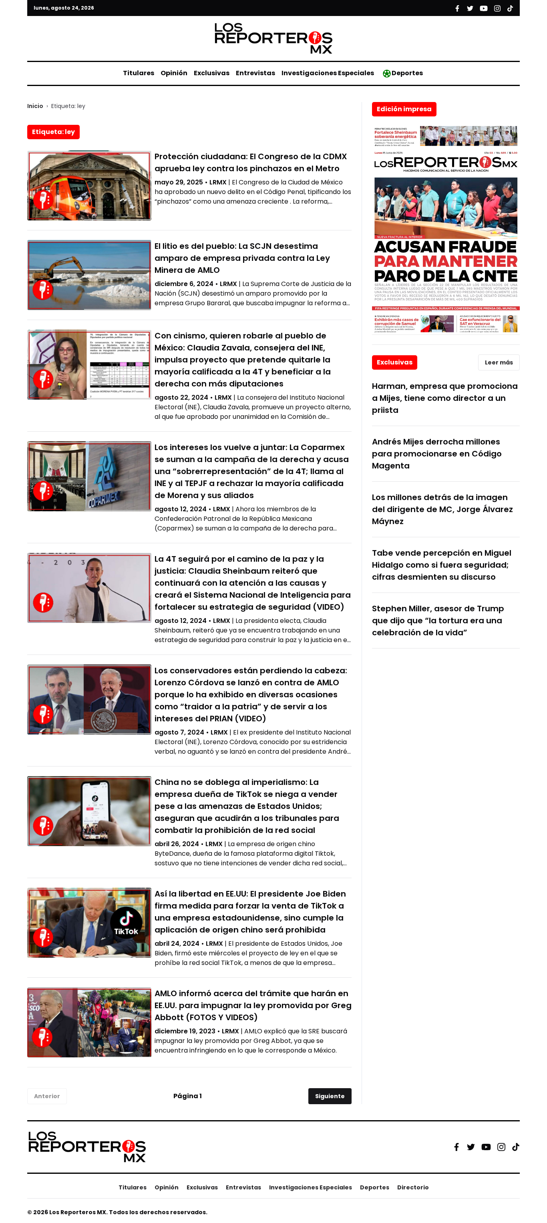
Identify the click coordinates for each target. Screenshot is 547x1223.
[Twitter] (471, 1147)
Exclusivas (211, 73)
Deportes (407, 73)
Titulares (138, 73)
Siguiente (330, 1096)
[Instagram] (501, 1147)
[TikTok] (516, 1147)
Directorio (413, 1187)
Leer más (499, 362)
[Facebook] (456, 1147)
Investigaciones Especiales (328, 73)
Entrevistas (255, 73)
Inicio (35, 106)
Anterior (47, 1096)
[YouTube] (486, 1147)
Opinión (174, 73)
